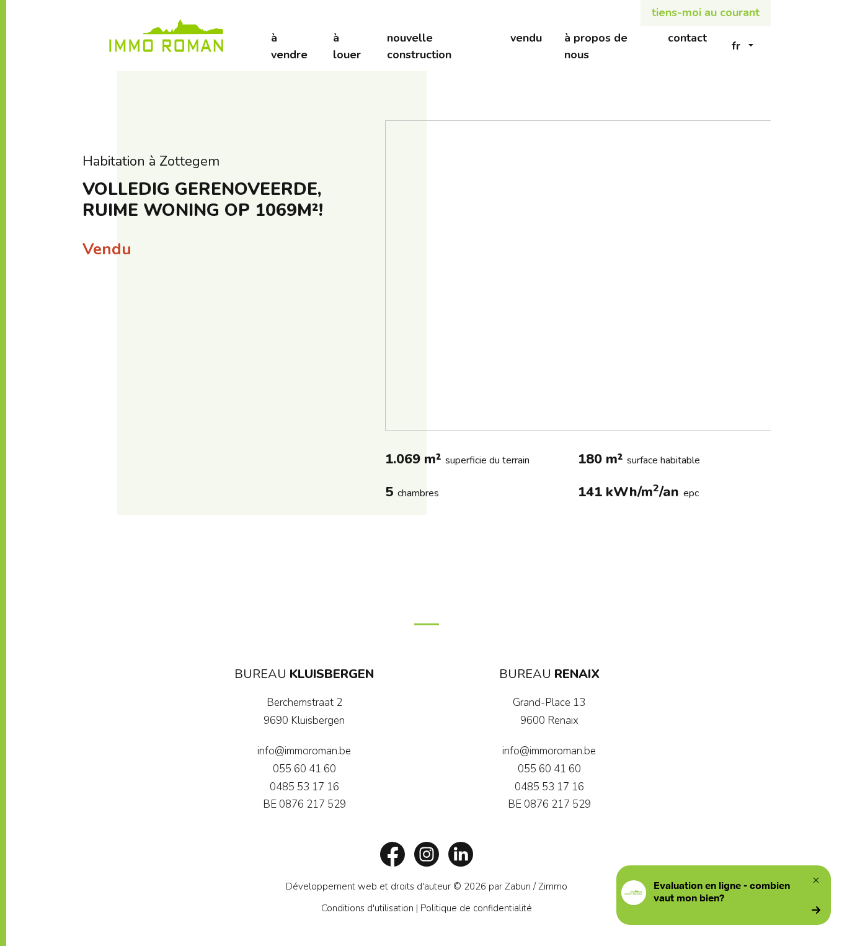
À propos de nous (610, 46)
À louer (354, 46)
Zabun (518, 886)
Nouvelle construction (443, 46)
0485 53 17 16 (304, 787)
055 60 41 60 (304, 769)
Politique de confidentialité (476, 908)
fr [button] (736, 45)
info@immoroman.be (304, 751)
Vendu (531, 37)
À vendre (296, 46)
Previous (400, 275)
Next (755, 275)
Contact (693, 37)
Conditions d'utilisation (367, 908)
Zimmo (552, 886)
